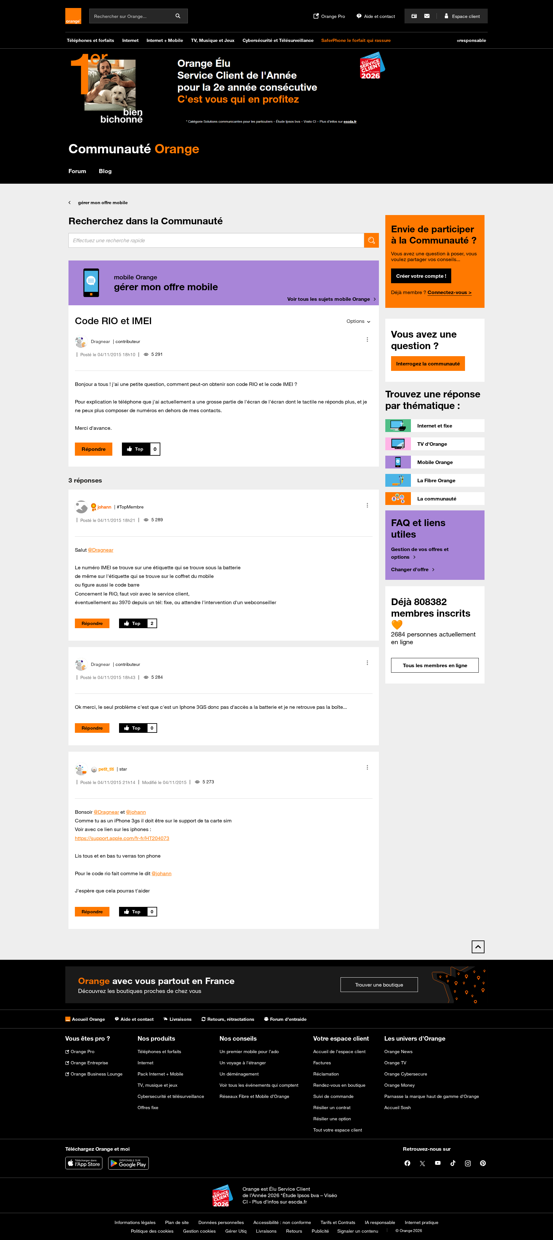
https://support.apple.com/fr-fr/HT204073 (122, 838)
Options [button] (356, 321)
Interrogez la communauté (428, 363)
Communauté (133, 148)
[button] (367, 339)
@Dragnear (100, 550)
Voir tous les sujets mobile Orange (328, 299)
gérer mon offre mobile (103, 202)
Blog (105, 170)
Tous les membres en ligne (435, 665)
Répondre (94, 449)
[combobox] (216, 240)
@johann (136, 812)
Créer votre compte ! (421, 276)
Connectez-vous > (450, 292)
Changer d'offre (410, 569)
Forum (77, 170)
